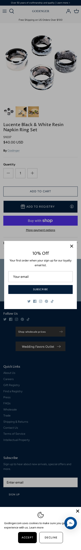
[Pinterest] (46, 301)
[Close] (71, 246)
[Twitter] (29, 301)
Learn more (36, 527)
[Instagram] (40, 301)
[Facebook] (34, 301)
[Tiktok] (52, 301)
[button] (70, 523)
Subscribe (40, 289)
